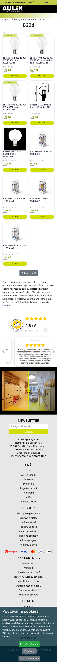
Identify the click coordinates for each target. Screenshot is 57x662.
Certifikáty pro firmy (28, 581)
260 (31, 330)
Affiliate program (28, 540)
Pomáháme (28, 492)
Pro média (28, 483)
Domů (5, 19)
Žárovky (16, 19)
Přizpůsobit (29, 651)
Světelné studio (29, 474)
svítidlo (6, 305)
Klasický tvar (30, 19)
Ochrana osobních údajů (28, 585)
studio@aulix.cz (32, 452)
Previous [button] (3, 351)
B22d (42, 19)
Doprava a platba (28, 517)
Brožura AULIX (28, 501)
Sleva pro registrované (28, 513)
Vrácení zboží (29, 522)
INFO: (47, 2)
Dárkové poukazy (28, 535)
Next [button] (53, 351)
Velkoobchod (28, 563)
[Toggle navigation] (51, 9)
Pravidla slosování (28, 594)
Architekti (28, 567)
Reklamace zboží (28, 526)
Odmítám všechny (29, 658)
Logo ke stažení (28, 488)
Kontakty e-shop (28, 544)
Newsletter (28, 479)
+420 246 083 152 (33, 449)
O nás (28, 470)
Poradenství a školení (29, 572)
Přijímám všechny (29, 644)
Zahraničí (28, 606)
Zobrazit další (29, 273)
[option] (28, 351)
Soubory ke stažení (28, 590)
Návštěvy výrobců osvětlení (28, 576)
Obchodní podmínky (28, 531)
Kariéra (28, 497)
